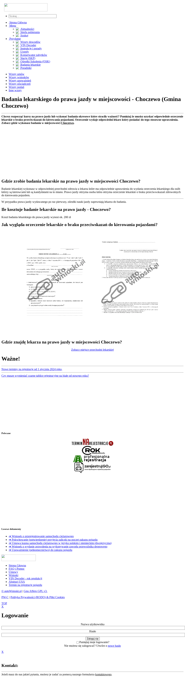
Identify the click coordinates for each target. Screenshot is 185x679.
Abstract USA (17, 581)
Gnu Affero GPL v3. (35, 591)
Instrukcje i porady (31, 48)
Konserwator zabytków (33, 54)
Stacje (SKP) (27, 58)
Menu (12, 25)
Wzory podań (16, 87)
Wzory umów (16, 74)
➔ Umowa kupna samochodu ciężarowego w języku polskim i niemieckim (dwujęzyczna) (60, 543)
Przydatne (15, 38)
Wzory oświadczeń (20, 83)
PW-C (4, 597)
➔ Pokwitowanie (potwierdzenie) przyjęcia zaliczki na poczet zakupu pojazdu (53, 539)
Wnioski (13, 575)
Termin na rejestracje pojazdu (25, 584)
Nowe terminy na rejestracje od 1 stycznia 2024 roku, (31, 369)
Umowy (13, 571)
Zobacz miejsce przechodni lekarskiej (92, 349)
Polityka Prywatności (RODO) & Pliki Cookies (37, 597)
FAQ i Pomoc (17, 568)
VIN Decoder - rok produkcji (25, 578)
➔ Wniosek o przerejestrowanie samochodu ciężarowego (41, 536)
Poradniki (25, 67)
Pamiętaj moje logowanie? (94, 642)
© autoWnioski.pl (11, 591)
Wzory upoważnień (20, 80)
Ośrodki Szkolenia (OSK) (35, 61)
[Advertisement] (92, 150)
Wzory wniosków (19, 77)
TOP (4, 603)
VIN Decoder (28, 45)
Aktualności (27, 28)
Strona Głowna (17, 565)
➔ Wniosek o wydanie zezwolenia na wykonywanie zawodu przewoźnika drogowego (58, 546)
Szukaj (24, 35)
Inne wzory (15, 90)
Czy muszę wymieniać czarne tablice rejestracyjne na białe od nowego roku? (45, 375)
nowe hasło (114, 645)
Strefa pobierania (30, 32)
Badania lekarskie (30, 64)
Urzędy (24, 51)
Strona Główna (18, 22)
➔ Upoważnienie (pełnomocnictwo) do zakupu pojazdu (40, 549)
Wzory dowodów (30, 41)
